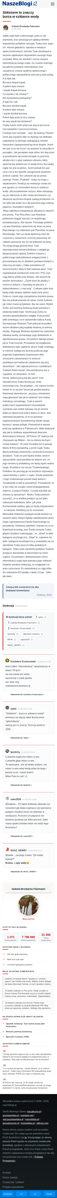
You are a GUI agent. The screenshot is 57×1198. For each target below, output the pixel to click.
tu (26, 1137)
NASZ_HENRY (15, 645)
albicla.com (42, 1123)
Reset (49, 1194)
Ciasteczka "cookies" (14, 1182)
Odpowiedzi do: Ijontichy (21, 785)
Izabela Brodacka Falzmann (26, 26)
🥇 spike (40, 617)
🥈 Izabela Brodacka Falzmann (23, 623)
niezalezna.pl (34, 1111)
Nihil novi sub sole (15, 959)
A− (35, 1194)
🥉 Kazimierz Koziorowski (20, 628)
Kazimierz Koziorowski (23, 661)
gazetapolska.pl (11, 1115)
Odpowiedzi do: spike (19, 738)
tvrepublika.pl (28, 1123)
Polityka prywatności (13, 1187)
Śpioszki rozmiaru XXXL (17, 1037)
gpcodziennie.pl (11, 1123)
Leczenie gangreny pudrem (19, 964)
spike (14, 709)
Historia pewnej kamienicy (19, 1031)
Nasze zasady (10, 1177)
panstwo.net (27, 1115)
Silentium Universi (33, 634)
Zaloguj (10, 587)
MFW (11, 639)
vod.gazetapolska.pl (13, 1119)
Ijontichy (12, 634)
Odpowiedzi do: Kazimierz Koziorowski (27, 695)
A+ (21, 1194)
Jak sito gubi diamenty (17, 954)
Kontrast (8, 1194)
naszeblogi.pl (32, 1119)
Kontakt (7, 1173)
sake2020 (26, 639)
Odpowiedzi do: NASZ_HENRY (23, 872)
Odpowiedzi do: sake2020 (21, 836)
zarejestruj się (26, 587)
